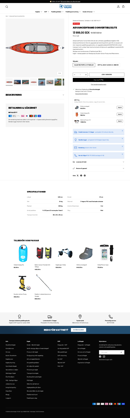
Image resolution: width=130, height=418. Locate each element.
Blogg (7, 394)
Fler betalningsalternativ (98, 84)
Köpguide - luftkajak (84, 345)
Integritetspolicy (11, 387)
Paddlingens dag (32, 398)
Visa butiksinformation (81, 94)
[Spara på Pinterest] (84, 175)
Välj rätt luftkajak (83, 359)
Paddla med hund (32, 394)
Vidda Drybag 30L (85, 113)
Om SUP (60, 359)
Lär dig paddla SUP (63, 348)
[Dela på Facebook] (81, 175)
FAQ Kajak (30, 380)
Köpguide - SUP (62, 345)
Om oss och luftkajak (84, 352)
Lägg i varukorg (107, 74)
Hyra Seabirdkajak (11, 366)
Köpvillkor (9, 391)
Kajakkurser (9, 359)
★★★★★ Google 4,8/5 (105, 359)
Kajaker (37, 12)
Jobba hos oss (10, 384)
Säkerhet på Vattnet (33, 384)
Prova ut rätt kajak (32, 352)
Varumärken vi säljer (12, 369)
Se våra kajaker (78, 330)
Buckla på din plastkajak (34, 377)
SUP (45, 12)
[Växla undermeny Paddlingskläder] (63, 12)
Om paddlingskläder (33, 362)
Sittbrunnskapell (84, 106)
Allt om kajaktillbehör (33, 359)
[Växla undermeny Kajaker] (41, 12)
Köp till (120, 107)
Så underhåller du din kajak (35, 391)
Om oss (8, 352)
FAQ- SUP (60, 366)
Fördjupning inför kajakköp (35, 355)
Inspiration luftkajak (84, 362)
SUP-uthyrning (62, 355)
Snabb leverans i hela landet (51, 1)
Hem (7, 16)
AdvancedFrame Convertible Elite (16, 16)
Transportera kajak (32, 373)
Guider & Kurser (88, 12)
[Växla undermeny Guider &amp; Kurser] (94, 12)
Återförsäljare (10, 377)
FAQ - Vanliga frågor (12, 380)
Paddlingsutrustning (72, 12)
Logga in (8, 398)
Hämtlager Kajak (11, 373)
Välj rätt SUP (61, 362)
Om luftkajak (81, 348)
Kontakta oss (10, 348)
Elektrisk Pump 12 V (85, 120)
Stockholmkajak (10, 345)
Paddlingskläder (56, 12)
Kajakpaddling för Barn (34, 387)
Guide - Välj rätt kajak (33, 345)
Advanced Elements (78, 20)
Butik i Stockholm (11, 355)
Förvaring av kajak (32, 369)
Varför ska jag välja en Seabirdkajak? (38, 348)
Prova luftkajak (82, 355)
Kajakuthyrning (10, 362)
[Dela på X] (77, 175)
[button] (123, 6)
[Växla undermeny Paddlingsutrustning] (80, 12)
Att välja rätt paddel (33, 366)
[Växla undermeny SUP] (48, 12)
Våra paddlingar (62, 352)
